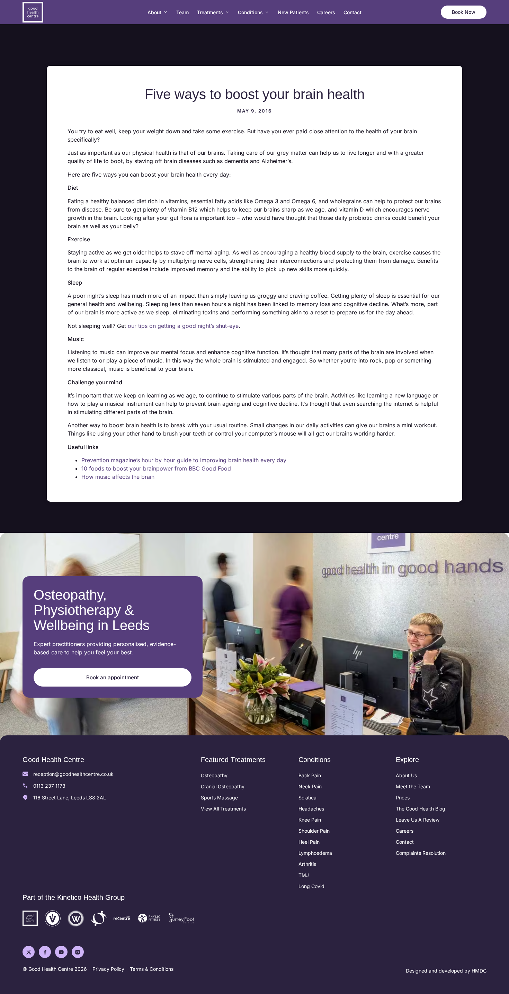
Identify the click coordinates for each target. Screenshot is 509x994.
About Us (406, 775)
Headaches (311, 809)
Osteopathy (214, 775)
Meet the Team (413, 786)
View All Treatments (223, 809)
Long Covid (311, 886)
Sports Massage (219, 797)
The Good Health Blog (420, 809)
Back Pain (309, 775)
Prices (403, 797)
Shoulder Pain (314, 831)
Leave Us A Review (417, 820)
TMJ (303, 875)
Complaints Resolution (421, 853)
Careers (404, 831)
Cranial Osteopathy (222, 786)
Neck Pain (310, 786)
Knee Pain (309, 820)
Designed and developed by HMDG (446, 971)
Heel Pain (309, 842)
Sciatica (307, 797)
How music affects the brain (117, 476)
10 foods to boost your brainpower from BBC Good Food (156, 468)
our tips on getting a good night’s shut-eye (183, 325)
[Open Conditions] (267, 12)
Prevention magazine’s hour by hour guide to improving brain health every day (183, 460)
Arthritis (307, 864)
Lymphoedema (315, 853)
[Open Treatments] (227, 12)
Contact (405, 842)
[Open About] (165, 12)
